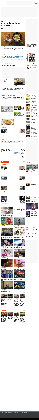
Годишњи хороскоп (33, 65)
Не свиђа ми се (21, 161)
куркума (8, 141)
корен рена (3, 142)
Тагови (3, 139)
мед (2, 141)
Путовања (13, 414)
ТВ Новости (25, 414)
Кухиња (11, 414)
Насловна (3, 414)
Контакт (5, 416)
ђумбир (22, 141)
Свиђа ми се (15, 161)
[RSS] (37, 94)
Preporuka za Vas (4, 127)
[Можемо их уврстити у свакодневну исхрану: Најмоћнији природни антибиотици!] (13, 39)
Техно (21, 414)
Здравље (5, 414)
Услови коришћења (31, 414)
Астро (36, 65)
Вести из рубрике (4, 310)
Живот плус (8, 414)
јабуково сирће (18, 141)
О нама (27, 414)
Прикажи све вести (29, 49)
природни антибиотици (8, 142)
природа (14, 141)
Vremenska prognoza (29, 219)
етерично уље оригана (15, 142)
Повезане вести (4, 292)
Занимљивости (18, 414)
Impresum (3, 416)
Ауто (22, 414)
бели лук (5, 141)
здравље (11, 141)
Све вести (27, 94)
